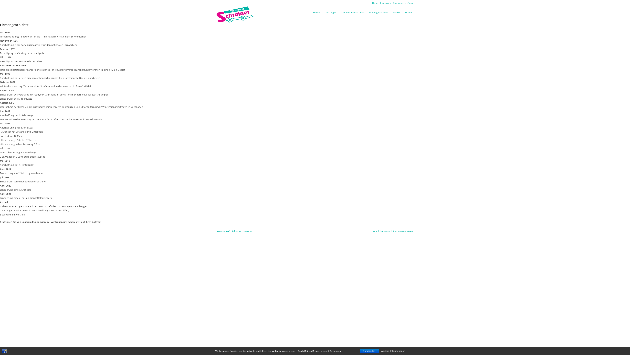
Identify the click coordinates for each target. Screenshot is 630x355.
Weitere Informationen (393, 351)
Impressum (385, 3)
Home (375, 3)
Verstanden (369, 351)
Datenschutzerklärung (403, 3)
